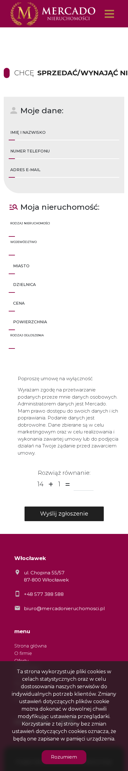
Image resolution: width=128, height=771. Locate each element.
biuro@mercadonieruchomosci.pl (64, 608)
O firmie (23, 653)
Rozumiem (64, 757)
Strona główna (30, 646)
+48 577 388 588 (44, 594)
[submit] (64, 513)
